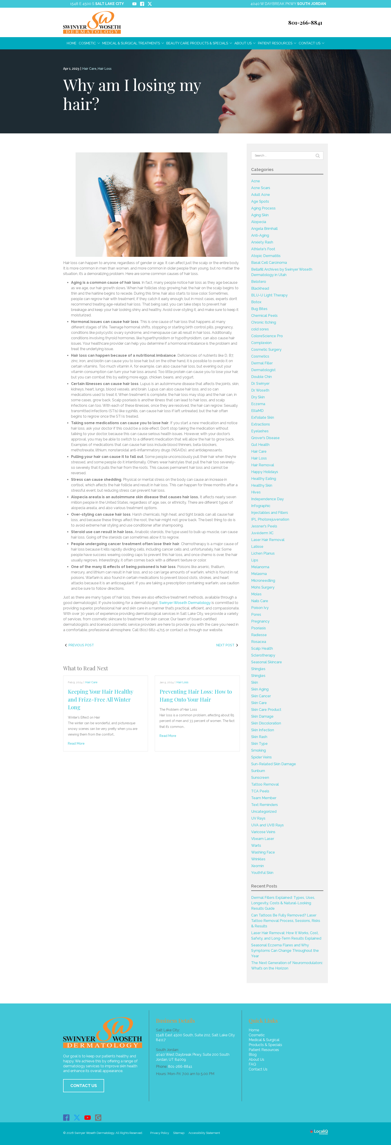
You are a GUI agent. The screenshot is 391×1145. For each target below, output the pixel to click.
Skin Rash (259, 737)
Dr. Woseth (260, 390)
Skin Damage (262, 716)
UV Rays (258, 818)
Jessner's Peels (264, 526)
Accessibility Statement (204, 1133)
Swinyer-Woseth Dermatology (185, 603)
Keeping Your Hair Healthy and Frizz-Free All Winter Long (100, 699)
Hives (256, 492)
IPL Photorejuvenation (270, 519)
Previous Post (81, 645)
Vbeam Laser (262, 839)
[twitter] (77, 1117)
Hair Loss (105, 68)
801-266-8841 (180, 1066)
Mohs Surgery (262, 587)
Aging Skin (260, 215)
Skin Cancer (261, 696)
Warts (256, 845)
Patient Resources (275, 43)
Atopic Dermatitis (266, 256)
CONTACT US (83, 1085)
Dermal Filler (262, 363)
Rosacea (258, 642)
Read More (76, 743)
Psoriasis (258, 628)
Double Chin (261, 377)
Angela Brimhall (264, 228)
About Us (243, 43)
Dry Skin (258, 397)
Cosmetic (87, 43)
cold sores (260, 329)
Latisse (257, 546)
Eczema (258, 404)
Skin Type (259, 743)
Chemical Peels (264, 315)
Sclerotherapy (263, 655)
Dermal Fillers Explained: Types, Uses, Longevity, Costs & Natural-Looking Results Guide (283, 903)
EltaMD (257, 411)
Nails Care (259, 601)
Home (71, 43)
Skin (254, 682)
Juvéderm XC (262, 533)
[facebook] (66, 1117)
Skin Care (259, 703)
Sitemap (178, 1133)
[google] (98, 1117)
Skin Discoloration (266, 723)
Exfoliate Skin (262, 417)
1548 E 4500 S (97, 4)
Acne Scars (260, 188)
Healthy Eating (263, 478)
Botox (256, 302)
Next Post (225, 645)
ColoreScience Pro (267, 336)
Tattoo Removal (265, 784)
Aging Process (263, 208)
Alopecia (258, 222)
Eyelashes (260, 431)
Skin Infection (262, 730)
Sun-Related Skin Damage (273, 764)
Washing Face (263, 852)
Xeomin (257, 866)
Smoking (258, 750)
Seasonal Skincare (266, 662)
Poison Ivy (260, 608)
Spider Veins (261, 757)
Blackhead (260, 288)
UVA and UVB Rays (267, 825)
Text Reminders (264, 805)
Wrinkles (258, 859)
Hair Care (89, 68)
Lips (254, 560)
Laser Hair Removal (267, 540)
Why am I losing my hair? (132, 94)
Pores (256, 614)
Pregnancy (260, 621)
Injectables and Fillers (269, 512)
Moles (256, 594)
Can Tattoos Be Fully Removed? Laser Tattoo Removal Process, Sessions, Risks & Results (285, 920)
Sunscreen (260, 777)
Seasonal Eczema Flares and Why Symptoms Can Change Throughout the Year (285, 950)
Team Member (263, 798)
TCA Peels (260, 791)
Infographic (260, 506)
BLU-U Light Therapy (269, 295)
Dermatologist (263, 370)
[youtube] (88, 1117)
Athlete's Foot (263, 249)
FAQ (252, 1064)
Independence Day (267, 499)
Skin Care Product (266, 709)
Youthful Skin (262, 873)
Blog (253, 1054)
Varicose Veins (263, 832)
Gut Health (260, 445)
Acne (255, 181)
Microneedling (263, 580)
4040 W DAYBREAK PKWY (288, 4)
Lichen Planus (263, 553)
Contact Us (309, 43)
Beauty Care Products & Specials (197, 43)
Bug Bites (259, 309)
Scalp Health (262, 648)
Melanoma (260, 567)
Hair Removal (262, 465)
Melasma (259, 574)
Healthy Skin (261, 485)
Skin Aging (260, 689)
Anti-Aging (260, 235)
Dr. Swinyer (260, 383)
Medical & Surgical (264, 1040)
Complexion (261, 343)
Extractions (260, 424)
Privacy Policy (159, 1133)
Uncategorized (264, 811)
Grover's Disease (265, 438)
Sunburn (258, 771)
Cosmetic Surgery (266, 349)
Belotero (258, 281)
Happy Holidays (264, 472)
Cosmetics (260, 356)
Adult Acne (260, 194)
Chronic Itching (263, 322)
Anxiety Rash (262, 242)
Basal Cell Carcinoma (269, 262)
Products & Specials (265, 1045)
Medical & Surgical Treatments (131, 43)
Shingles (258, 669)
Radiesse (259, 635)
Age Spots (260, 201)
